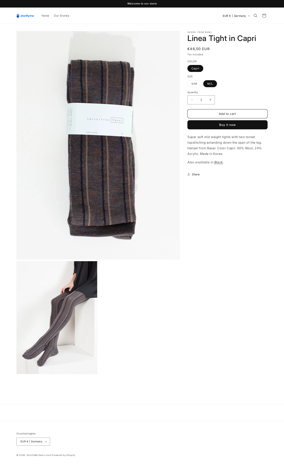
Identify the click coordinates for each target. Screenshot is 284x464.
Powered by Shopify (63, 455)
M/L (210, 83)
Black (218, 162)
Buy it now (227, 125)
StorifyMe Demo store (39, 455)
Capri (195, 68)
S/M (196, 84)
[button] (255, 15)
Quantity (192, 92)
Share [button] (196, 174)
